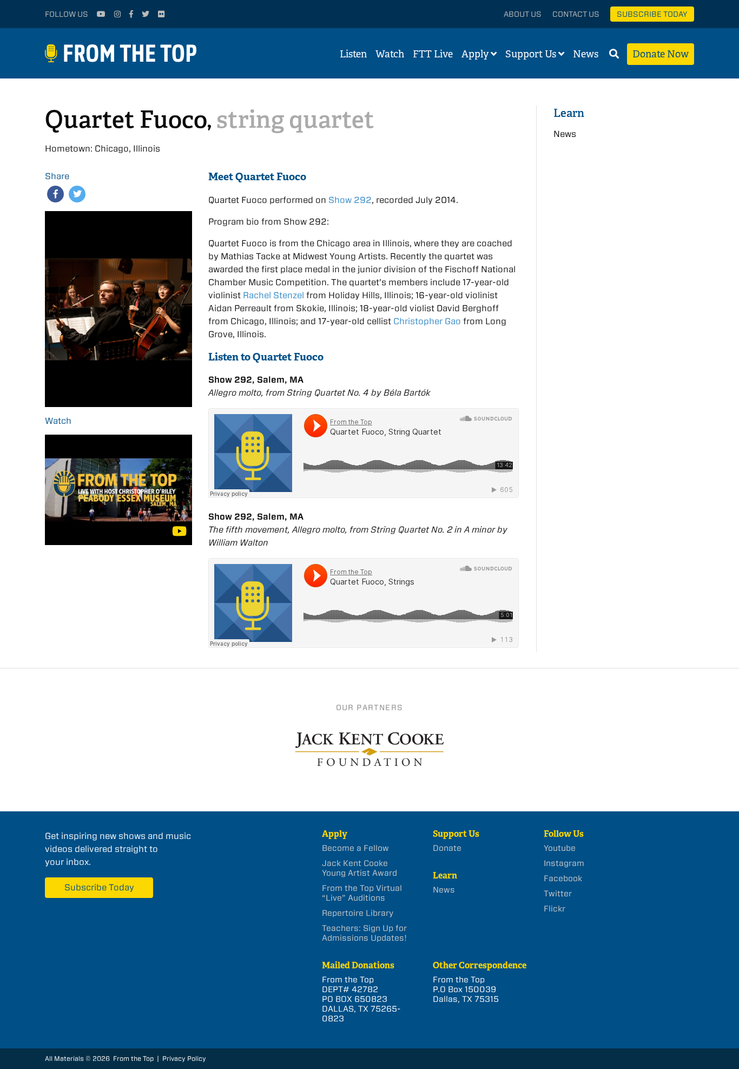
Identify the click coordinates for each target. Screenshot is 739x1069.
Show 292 (350, 200)
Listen (353, 54)
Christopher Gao (427, 321)
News (585, 54)
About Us (523, 14)
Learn (568, 113)
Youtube (560, 848)
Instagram (564, 863)
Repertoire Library (357, 913)
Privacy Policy (184, 1058)
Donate (447, 848)
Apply (475, 54)
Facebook (563, 878)
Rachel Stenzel (273, 295)
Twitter (558, 894)
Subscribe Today (652, 14)
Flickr (554, 909)
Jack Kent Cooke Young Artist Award (359, 868)
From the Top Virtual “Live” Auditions (362, 893)
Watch (389, 54)
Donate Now (660, 54)
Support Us (530, 54)
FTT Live (433, 54)
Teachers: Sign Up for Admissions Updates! (364, 933)
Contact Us (575, 14)
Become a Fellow (355, 848)
